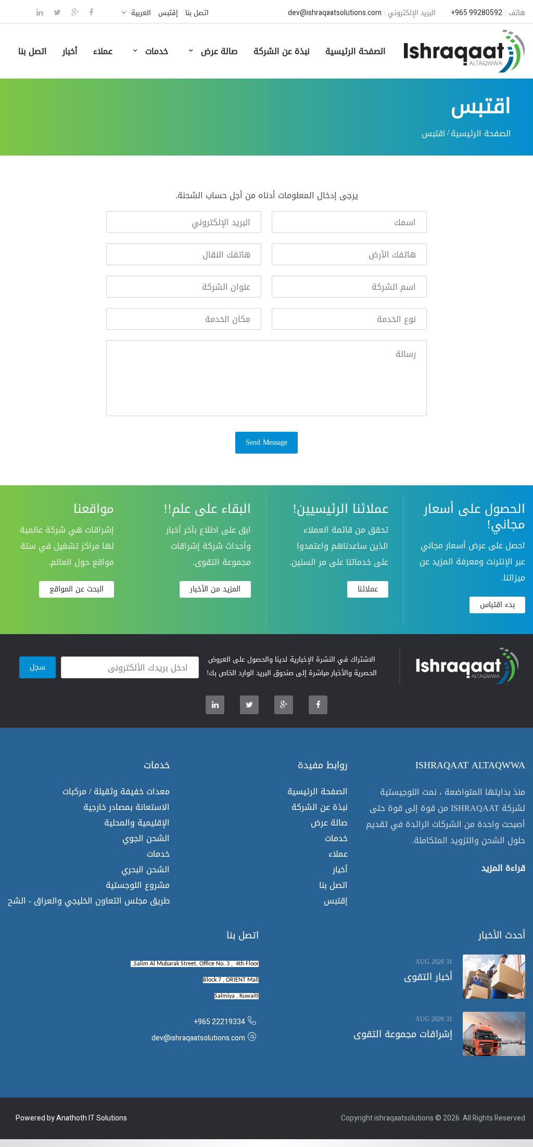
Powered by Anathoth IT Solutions (71, 1118)
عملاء (102, 51)
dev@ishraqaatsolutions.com (335, 12)
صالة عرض (218, 51)
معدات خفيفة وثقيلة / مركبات (116, 791)
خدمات (155, 51)
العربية (141, 12)
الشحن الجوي (146, 838)
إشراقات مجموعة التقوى (402, 1034)
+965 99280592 (476, 12)
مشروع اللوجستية (138, 885)
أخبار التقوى (428, 977)
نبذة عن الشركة (281, 51)
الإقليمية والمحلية (137, 823)
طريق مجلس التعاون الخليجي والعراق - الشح (89, 901)
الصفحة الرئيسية (355, 51)
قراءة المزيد (503, 866)
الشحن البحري (145, 869)
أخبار (70, 51)
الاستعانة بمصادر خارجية (126, 807)
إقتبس (168, 12)
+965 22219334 (219, 1021)
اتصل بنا (197, 12)
